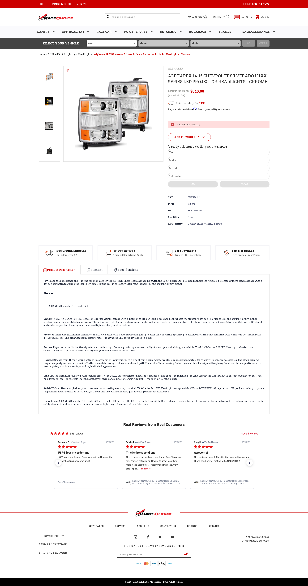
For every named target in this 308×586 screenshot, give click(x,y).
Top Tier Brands (242, 250)
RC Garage (197, 32)
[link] (86, 482)
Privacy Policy (53, 536)
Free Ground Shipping (71, 250)
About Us (143, 526)
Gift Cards (96, 526)
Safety (43, 32)
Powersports (135, 32)
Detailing (168, 32)
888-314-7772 (261, 4)
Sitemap (178, 582)
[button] (242, 17)
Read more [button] (77, 469)
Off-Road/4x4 (73, 32)
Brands (225, 32)
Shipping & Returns (53, 552)
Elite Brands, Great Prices (246, 254)
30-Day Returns (124, 250)
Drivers (120, 526)
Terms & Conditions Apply (128, 254)
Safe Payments (185, 250)
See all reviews (249, 433)
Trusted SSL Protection (188, 254)
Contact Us (168, 526)
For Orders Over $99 (66, 254)
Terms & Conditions (53, 544)
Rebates (213, 526)
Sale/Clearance (256, 32)
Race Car (104, 32)
